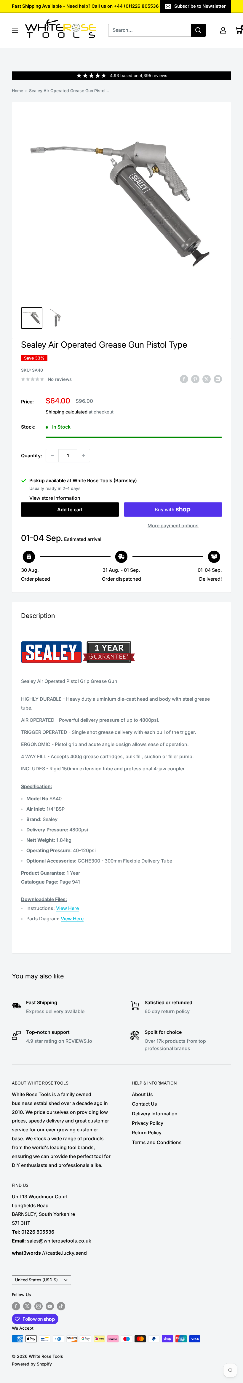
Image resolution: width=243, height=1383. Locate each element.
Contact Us (144, 1104)
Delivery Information (155, 1114)
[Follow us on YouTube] (50, 1306)
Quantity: (31, 456)
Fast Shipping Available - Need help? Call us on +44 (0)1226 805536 (85, 6)
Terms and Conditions (157, 1142)
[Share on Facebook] (184, 378)
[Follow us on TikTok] (61, 1306)
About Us (142, 1094)
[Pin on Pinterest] (195, 378)
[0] (238, 30)
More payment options (173, 525)
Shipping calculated (66, 412)
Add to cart (70, 509)
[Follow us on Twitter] (27, 1306)
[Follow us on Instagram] (38, 1306)
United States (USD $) (36, 1279)
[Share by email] (218, 378)
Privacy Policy (147, 1123)
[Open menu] (15, 30)
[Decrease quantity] (52, 455)
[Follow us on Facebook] (16, 1306)
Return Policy (147, 1133)
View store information (54, 498)
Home (17, 90)
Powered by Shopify (32, 1363)
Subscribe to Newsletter (200, 6)
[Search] (198, 30)
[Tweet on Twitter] (206, 378)
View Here (67, 908)
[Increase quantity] (83, 455)
